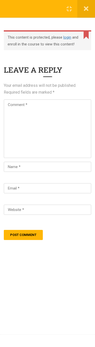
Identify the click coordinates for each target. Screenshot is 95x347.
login (67, 37)
